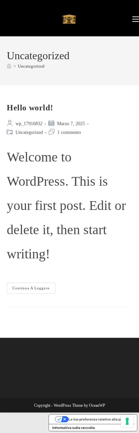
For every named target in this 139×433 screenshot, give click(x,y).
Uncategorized (31, 66)
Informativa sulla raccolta (73, 428)
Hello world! (30, 107)
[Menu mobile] (135, 18)
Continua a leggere (33, 286)
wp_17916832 (29, 123)
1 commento (69, 132)
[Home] (9, 66)
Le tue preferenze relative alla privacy (99, 419)
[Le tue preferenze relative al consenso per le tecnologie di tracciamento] (127, 421)
